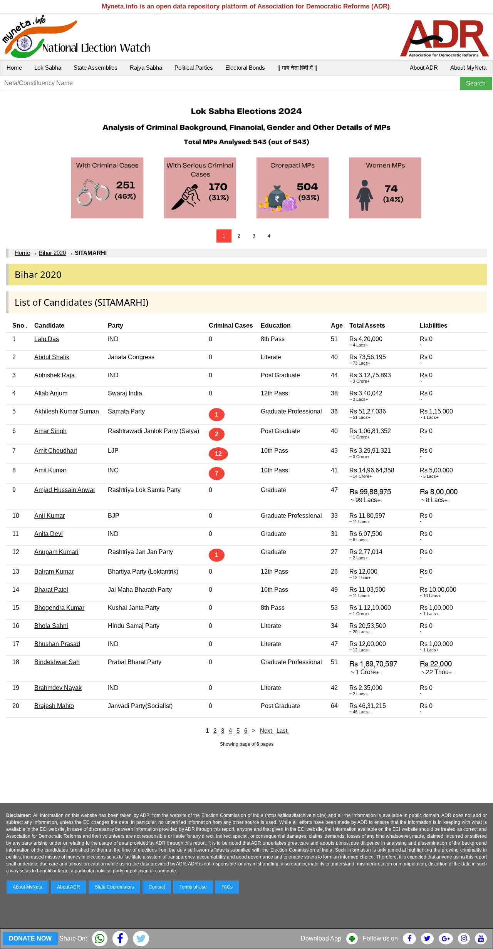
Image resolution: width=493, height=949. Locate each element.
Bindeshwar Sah (57, 662)
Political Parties (193, 67)
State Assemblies (95, 67)
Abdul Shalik (51, 357)
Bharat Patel (51, 589)
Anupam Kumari (56, 552)
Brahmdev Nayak (58, 688)
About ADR (424, 67)
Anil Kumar (49, 515)
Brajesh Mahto (54, 706)
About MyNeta (468, 67)
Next (266, 730)
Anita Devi (48, 534)
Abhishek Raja (54, 375)
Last (283, 730)
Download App (321, 938)
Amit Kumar (50, 470)
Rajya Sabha (146, 67)
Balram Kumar (54, 571)
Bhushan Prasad (57, 644)
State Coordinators (114, 887)
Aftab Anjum (50, 393)
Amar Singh (50, 431)
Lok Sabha (47, 67)
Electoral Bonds (245, 67)
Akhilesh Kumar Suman (66, 411)
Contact (157, 887)
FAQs (227, 887)
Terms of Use (193, 887)
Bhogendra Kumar (59, 607)
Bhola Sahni (51, 626)
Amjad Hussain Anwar (64, 490)
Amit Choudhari (55, 450)
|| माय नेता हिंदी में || (297, 67)
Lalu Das (46, 339)
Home (14, 67)
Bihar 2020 (52, 252)
